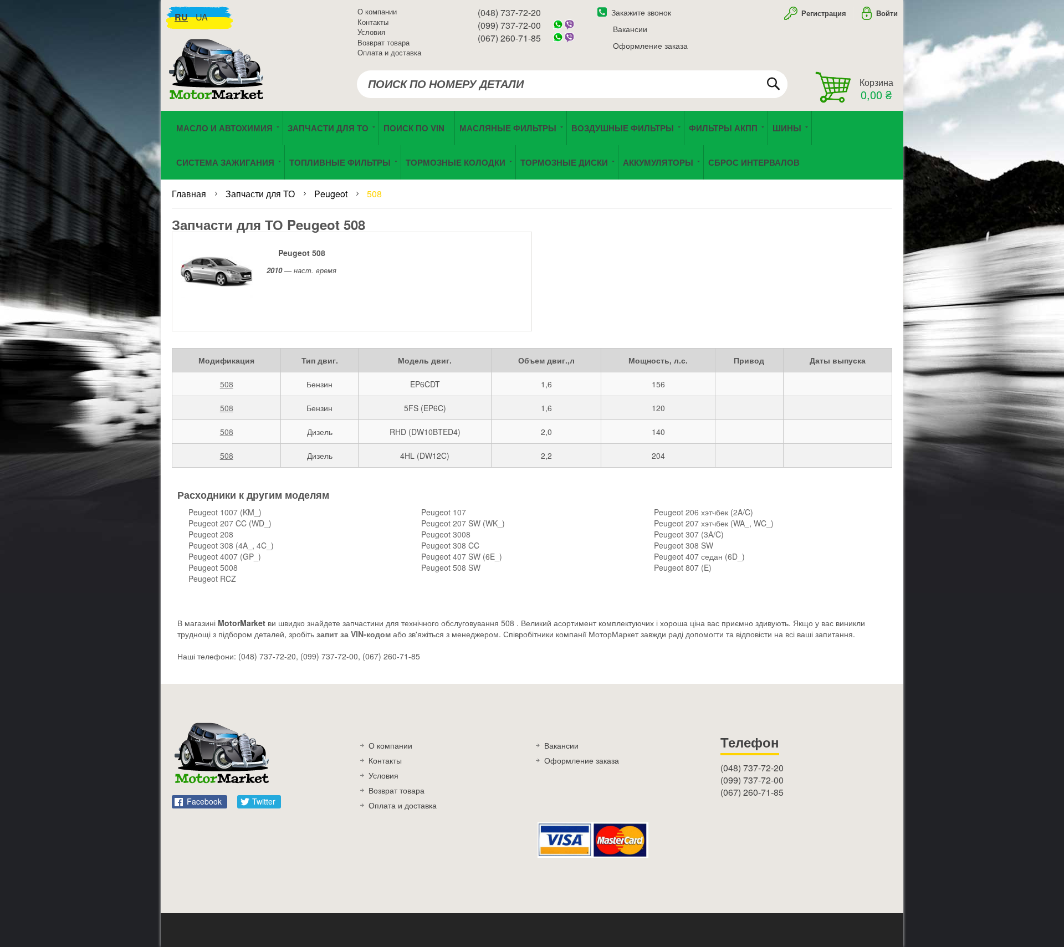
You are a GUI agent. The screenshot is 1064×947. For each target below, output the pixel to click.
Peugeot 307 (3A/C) (689, 534)
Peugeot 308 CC (450, 545)
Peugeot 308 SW (683, 545)
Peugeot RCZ (212, 578)
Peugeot (332, 193)
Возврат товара (383, 42)
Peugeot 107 (443, 512)
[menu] (532, 145)
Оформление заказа (650, 45)
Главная (190, 193)
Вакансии (630, 28)
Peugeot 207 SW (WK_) (463, 523)
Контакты (372, 22)
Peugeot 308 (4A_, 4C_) (231, 545)
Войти (887, 13)
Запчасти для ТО (261, 193)
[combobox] (572, 84)
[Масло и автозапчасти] (219, 82)
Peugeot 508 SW (450, 567)
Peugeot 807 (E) (683, 567)
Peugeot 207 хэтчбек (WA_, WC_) (714, 523)
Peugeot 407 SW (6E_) (461, 556)
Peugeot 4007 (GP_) (224, 556)
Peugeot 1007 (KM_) (225, 512)
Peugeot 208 (210, 534)
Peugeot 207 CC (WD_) (230, 523)
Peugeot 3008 (445, 534)
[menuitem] (416, 128)
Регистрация (822, 13)
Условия (371, 32)
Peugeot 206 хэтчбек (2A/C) (703, 512)
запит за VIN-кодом (353, 633)
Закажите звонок (641, 12)
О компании (377, 11)
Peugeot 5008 (213, 567)
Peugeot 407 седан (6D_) (699, 556)
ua (202, 17)
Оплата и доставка (389, 52)
